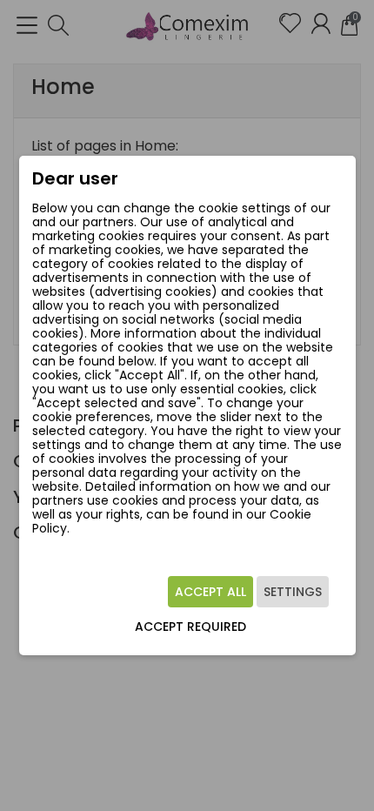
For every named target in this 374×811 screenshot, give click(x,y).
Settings (293, 591)
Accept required (190, 626)
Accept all (210, 591)
